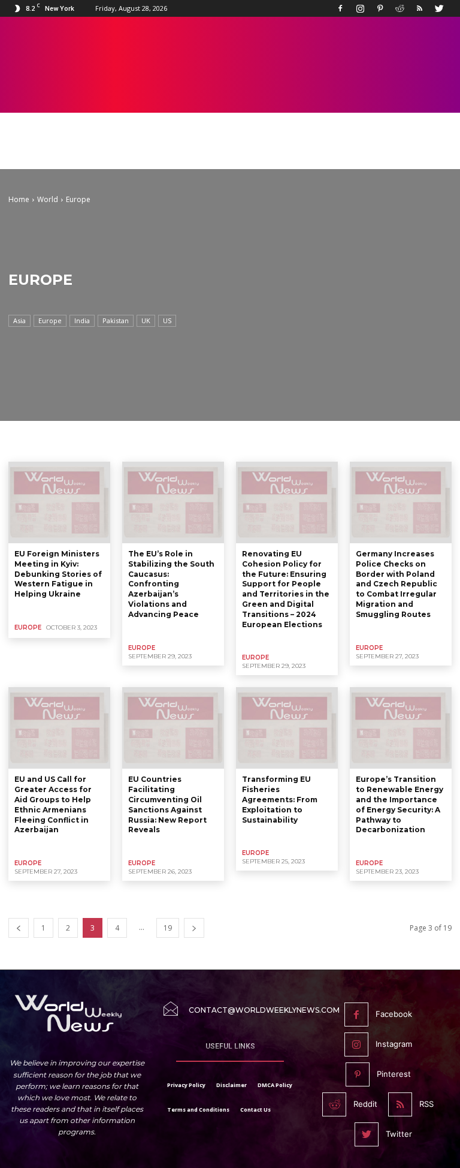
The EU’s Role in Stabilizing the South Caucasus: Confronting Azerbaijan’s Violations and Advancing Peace (171, 584)
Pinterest (394, 1074)
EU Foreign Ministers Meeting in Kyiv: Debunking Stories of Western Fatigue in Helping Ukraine (58, 573)
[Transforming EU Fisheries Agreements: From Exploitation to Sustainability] (287, 728)
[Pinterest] (380, 8)
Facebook (394, 1014)
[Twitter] (439, 8)
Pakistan (115, 320)
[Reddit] (399, 8)
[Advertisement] (230, 151)
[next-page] (194, 928)
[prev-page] (18, 928)
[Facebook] (340, 8)
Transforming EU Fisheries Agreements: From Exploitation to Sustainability (279, 799)
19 (168, 928)
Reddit (365, 1104)
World (47, 199)
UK (145, 320)
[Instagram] (360, 8)
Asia (19, 320)
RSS (426, 1104)
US (167, 320)
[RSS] (419, 8)
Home (18, 199)
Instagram (394, 1044)
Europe (50, 320)
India (82, 320)
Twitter (399, 1134)
